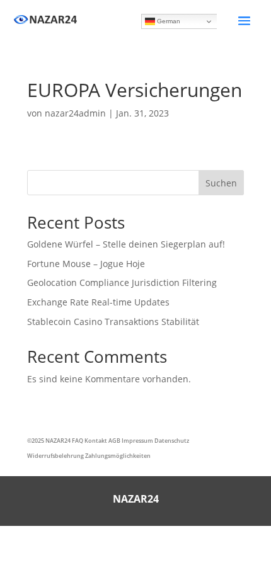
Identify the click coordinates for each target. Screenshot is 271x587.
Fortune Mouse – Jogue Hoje (86, 264)
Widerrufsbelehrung (55, 456)
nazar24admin (75, 113)
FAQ (77, 440)
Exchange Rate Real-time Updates (98, 302)
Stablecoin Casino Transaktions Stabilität (113, 322)
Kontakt (95, 440)
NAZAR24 (58, 440)
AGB (114, 440)
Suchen (221, 183)
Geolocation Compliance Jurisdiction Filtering (122, 282)
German (167, 21)
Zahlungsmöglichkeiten (118, 456)
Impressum (137, 440)
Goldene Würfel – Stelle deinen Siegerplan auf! (126, 244)
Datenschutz (171, 440)
